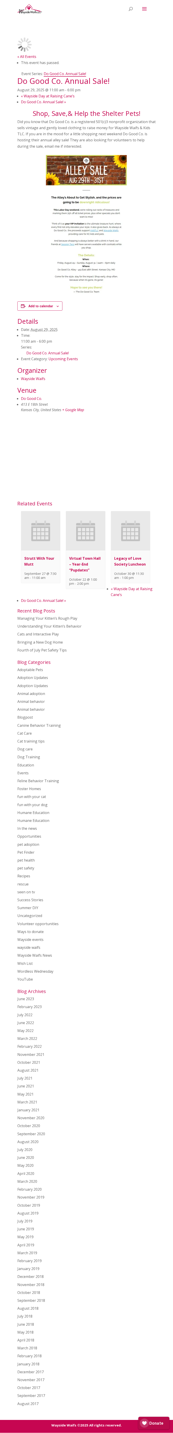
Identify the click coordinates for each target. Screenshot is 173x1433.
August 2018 (28, 1308)
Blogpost (25, 717)
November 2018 (30, 1284)
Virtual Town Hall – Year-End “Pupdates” (85, 564)
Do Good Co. (31, 398)
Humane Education (33, 812)
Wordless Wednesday (35, 971)
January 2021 (28, 1109)
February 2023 (29, 1006)
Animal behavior (31, 701)
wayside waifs (28, 947)
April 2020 (25, 1173)
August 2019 (28, 1213)
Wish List (25, 963)
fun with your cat (31, 796)
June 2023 (25, 998)
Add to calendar (40, 306)
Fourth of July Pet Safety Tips (42, 650)
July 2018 (24, 1316)
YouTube (25, 979)
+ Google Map (73, 409)
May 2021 (25, 1094)
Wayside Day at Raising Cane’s (48, 96)
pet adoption (28, 844)
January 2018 (28, 1364)
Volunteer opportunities (38, 923)
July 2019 (24, 1221)
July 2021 (24, 1078)
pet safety (25, 868)
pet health (26, 860)
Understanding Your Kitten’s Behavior (49, 626)
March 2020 (27, 1181)
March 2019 (27, 1252)
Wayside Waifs (33, 378)
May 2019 (25, 1236)
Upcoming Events (63, 358)
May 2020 (25, 1165)
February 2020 (29, 1189)
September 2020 (31, 1133)
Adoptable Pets (30, 669)
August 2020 (28, 1141)
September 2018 (31, 1300)
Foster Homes (29, 788)
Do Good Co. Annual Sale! (43, 101)
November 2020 (30, 1117)
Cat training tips (31, 741)
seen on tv (26, 892)
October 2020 (28, 1125)
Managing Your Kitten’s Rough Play (47, 618)
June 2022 (25, 1022)
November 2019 (30, 1197)
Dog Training (28, 756)
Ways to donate (30, 931)
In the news (27, 828)
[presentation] (40, 549)
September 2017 (31, 1395)
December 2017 (30, 1371)
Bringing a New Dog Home (40, 642)
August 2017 (28, 1403)
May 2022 (25, 1030)
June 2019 (25, 1229)
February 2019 (29, 1260)
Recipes (23, 876)
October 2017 (28, 1387)
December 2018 (30, 1276)
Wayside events (30, 939)
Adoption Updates (32, 677)
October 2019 (28, 1205)
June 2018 (25, 1324)
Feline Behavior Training (38, 780)
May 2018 (25, 1332)
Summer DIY (27, 907)
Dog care (25, 749)
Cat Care (24, 733)
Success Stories (30, 899)
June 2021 (25, 1086)
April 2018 (25, 1340)
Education (25, 765)
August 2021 (28, 1070)
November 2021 (30, 1054)
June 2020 (25, 1157)
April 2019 (25, 1245)
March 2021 (27, 1102)
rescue (23, 884)
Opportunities (29, 836)
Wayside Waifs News (34, 955)
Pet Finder (25, 852)
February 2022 (29, 1046)
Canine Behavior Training (39, 725)
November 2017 (30, 1379)
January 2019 (28, 1268)
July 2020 (24, 1149)
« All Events (26, 56)
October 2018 (28, 1292)
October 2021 (28, 1062)
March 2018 (27, 1348)
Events (23, 772)
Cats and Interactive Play (38, 634)
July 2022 (24, 1014)
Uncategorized (29, 915)
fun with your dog (32, 804)
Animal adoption (31, 693)
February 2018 (29, 1355)
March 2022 (27, 1038)
